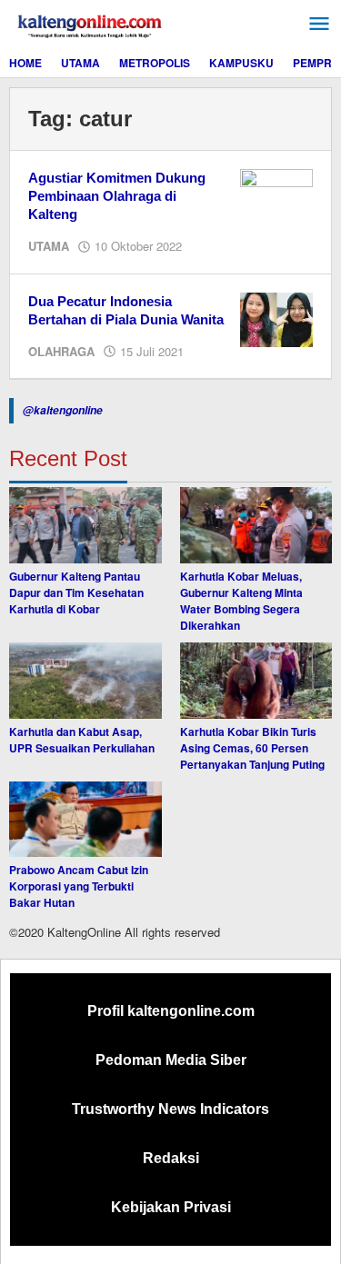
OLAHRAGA (61, 351)
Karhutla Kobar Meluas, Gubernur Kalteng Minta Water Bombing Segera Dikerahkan (241, 600)
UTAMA (48, 245)
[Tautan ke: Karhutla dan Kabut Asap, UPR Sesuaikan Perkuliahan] (85, 680)
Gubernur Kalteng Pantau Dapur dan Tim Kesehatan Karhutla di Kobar (76, 592)
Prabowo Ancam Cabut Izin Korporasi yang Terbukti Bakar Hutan (78, 886)
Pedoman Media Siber (170, 1060)
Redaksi (171, 1158)
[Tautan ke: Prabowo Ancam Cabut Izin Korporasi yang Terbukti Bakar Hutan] (85, 819)
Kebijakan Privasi (171, 1207)
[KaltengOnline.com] (91, 23)
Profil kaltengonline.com (171, 1011)
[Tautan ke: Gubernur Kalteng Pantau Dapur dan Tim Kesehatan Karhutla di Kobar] (85, 525)
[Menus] (319, 24)
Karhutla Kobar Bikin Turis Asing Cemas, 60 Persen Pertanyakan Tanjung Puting (252, 747)
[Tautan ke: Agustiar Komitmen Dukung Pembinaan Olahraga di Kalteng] (276, 194)
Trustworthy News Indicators (170, 1109)
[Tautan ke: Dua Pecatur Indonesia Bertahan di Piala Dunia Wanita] (276, 318)
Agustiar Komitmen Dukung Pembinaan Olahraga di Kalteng (117, 196)
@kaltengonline (63, 410)
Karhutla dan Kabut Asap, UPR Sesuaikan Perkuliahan (82, 739)
